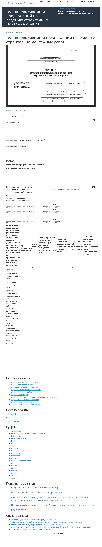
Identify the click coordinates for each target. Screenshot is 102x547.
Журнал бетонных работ (21, 392)
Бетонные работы (19, 438)
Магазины (15, 453)
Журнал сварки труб (19, 394)
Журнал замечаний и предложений (25, 382)
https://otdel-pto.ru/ (14, 421)
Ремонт (14, 470)
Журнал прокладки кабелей (22, 385)
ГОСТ (13, 443)
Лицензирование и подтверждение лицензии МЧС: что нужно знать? (40, 524)
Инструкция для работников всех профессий (36, 492)
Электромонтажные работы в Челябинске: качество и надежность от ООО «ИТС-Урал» (48, 522)
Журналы (71, 8)
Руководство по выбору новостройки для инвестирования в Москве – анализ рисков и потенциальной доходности (51, 499)
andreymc (10, 32)
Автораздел (16, 431)
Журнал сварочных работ (22, 402)
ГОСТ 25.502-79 (19, 510)
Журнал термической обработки (25, 399)
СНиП (13, 473)
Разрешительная (18, 468)
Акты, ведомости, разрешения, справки (28, 433)
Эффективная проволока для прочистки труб (30, 529)
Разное (14, 465)
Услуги (14, 478)
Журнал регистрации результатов (25, 404)
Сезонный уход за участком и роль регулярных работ (34, 519)
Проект (14, 463)
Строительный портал (21, 3)
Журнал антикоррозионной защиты (26, 390)
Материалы (16, 456)
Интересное (16, 451)
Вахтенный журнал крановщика (24, 387)
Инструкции (16, 448)
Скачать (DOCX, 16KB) (15, 110)
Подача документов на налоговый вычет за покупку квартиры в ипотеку (52, 505)
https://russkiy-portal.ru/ (15, 414)
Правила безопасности (21, 461)
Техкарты (15, 475)
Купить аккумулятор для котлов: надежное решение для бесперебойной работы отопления (50, 527)
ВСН (8, 418)
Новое (14, 458)
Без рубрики (16, 436)
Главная (61, 8)
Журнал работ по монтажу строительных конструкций (34, 397)
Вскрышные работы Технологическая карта (36, 487)
